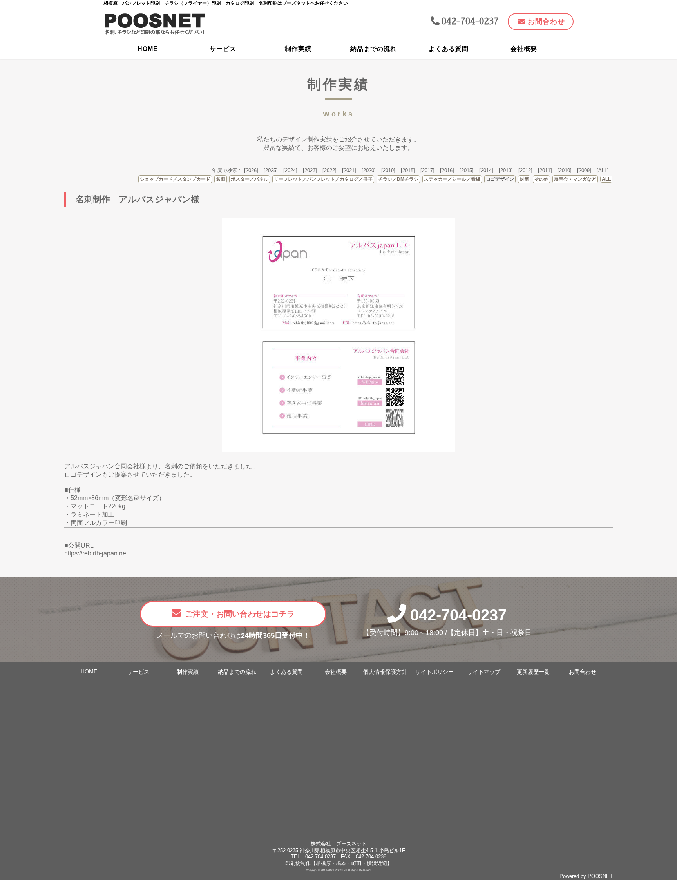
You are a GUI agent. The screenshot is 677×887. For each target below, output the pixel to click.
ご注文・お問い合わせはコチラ (240, 613)
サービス (223, 48)
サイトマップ (483, 672)
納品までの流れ (373, 48)
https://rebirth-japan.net (96, 553)
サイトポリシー (434, 672)
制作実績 (298, 48)
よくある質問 (449, 48)
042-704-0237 (458, 615)
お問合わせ (582, 672)
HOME (148, 48)
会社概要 (523, 48)
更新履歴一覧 (533, 672)
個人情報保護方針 (385, 672)
